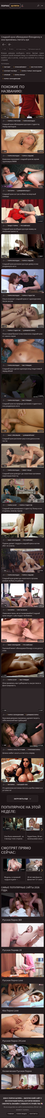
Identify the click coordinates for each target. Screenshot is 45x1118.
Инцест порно (13, 225)
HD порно (11, 191)
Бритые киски (22, 610)
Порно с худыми (27, 156)
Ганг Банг (7, 67)
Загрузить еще (21, 799)
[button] (42, 829)
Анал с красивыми (14, 435)
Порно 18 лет (12, 505)
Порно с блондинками (12, 78)
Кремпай (7, 75)
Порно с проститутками (16, 749)
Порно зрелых (20, 75)
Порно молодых (29, 121)
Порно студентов (28, 295)
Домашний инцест (23, 191)
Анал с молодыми (14, 540)
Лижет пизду (27, 470)
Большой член (22, 784)
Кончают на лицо (10, 71)
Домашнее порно (29, 330)
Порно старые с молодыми (31, 71)
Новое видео (21, 1114)
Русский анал (25, 225)
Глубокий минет (21, 67)
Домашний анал (28, 435)
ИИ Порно (11, 784)
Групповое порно (34, 749)
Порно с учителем (14, 121)
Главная (11, 1114)
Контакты (34, 1114)
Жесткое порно (36, 67)
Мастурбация (27, 365)
